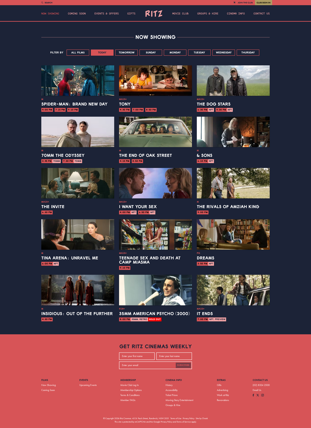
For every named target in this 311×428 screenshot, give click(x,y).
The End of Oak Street (145, 155)
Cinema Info (236, 13)
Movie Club (180, 13)
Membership (128, 380)
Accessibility (172, 390)
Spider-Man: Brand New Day (74, 104)
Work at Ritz (223, 395)
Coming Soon (77, 13)
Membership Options (131, 390)
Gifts (131, 13)
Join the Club (245, 2)
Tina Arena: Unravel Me (69, 258)
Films (44, 380)
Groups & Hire (207, 13)
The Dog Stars (213, 104)
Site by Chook (202, 418)
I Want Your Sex (138, 207)
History (169, 385)
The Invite (52, 207)
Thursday (248, 52)
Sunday (151, 52)
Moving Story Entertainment (179, 400)
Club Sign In (264, 2)
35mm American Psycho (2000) (154, 314)
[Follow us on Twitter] (257, 395)
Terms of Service (184, 421)
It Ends (205, 314)
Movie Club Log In (129, 385)
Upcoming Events (88, 385)
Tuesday (199, 52)
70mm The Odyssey (63, 155)
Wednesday (224, 52)
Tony (125, 104)
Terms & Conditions (130, 395)
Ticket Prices (172, 395)
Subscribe (183, 365)
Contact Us (261, 13)
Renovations (223, 400)
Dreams (205, 258)
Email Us (257, 390)
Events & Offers (106, 13)
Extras (221, 380)
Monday (175, 52)
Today (102, 52)
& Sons (204, 155)
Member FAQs (127, 400)
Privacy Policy (188, 418)
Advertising (222, 390)
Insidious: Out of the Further (77, 314)
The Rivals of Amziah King (228, 207)
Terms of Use (175, 418)
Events (83, 380)
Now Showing (50, 13)
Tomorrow (126, 52)
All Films (78, 52)
